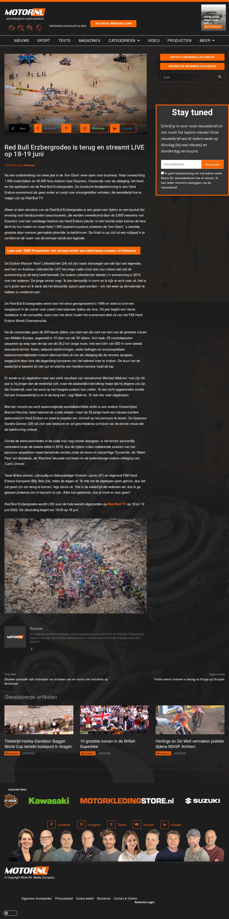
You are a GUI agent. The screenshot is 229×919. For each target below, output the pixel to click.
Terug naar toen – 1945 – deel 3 (211, 20)
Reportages (213, 26)
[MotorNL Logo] (26, 870)
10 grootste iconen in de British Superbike (107, 743)
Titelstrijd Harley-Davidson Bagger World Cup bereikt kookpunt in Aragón (38, 743)
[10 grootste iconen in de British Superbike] (114, 719)
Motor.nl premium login (113, 23)
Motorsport (12, 753)
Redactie (29, 165)
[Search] (220, 77)
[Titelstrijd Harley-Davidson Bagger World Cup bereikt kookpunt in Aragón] (38, 719)
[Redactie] (15, 638)
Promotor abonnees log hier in (192, 66)
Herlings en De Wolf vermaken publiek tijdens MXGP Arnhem (190, 743)
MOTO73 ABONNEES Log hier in (192, 57)
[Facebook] (31, 647)
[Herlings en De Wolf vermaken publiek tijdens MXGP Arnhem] (190, 719)
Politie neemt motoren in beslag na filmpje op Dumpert (189, 679)
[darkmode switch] (10, 913)
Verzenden (212, 164)
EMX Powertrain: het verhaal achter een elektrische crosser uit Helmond (79, 250)
